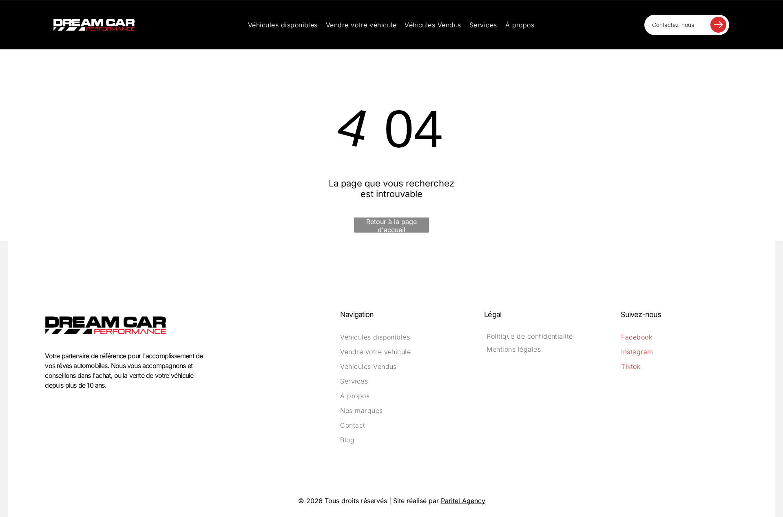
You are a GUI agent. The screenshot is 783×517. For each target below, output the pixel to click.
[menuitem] (283, 25)
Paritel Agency (463, 501)
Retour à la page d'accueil (391, 225)
